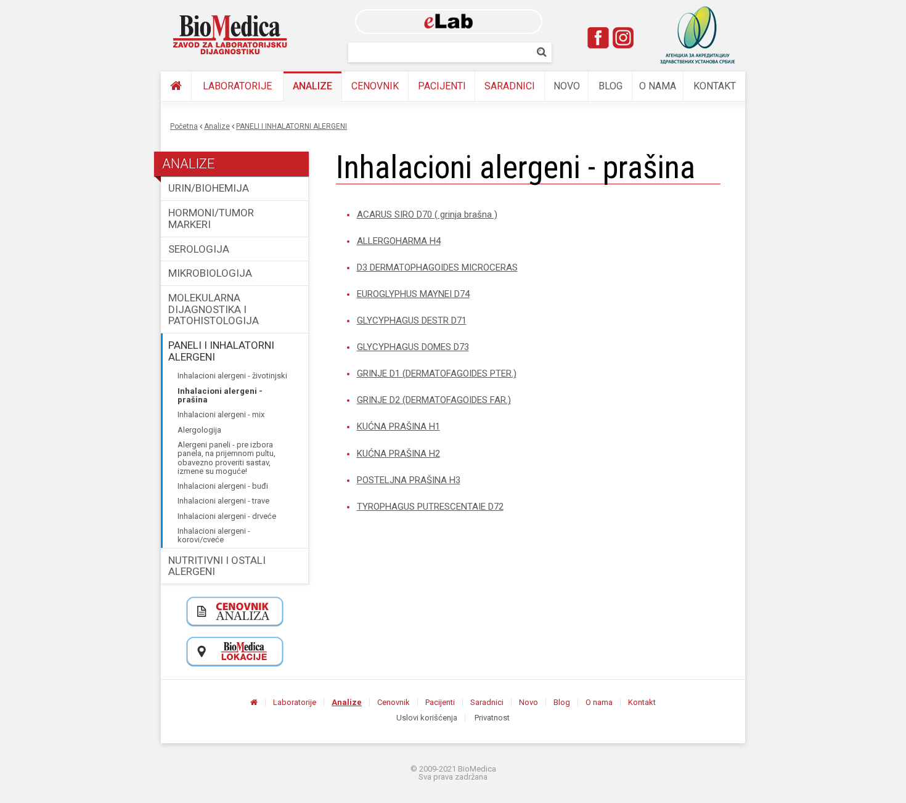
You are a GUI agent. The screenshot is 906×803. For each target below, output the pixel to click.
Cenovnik (375, 86)
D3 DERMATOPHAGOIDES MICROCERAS (437, 267)
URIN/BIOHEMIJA (208, 188)
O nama (657, 86)
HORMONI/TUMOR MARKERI (211, 218)
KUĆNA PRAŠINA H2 (398, 453)
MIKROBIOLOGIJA (210, 273)
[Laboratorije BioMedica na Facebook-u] (598, 37)
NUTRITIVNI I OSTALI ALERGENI (217, 566)
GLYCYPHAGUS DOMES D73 (413, 347)
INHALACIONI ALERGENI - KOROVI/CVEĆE (214, 535)
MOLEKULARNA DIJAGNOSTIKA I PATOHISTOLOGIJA (213, 309)
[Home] (230, 35)
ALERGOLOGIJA (199, 429)
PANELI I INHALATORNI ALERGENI (291, 126)
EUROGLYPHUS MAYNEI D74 (413, 294)
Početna (184, 126)
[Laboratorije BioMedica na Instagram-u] (623, 37)
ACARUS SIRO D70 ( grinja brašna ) (427, 214)
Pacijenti (442, 86)
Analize (312, 86)
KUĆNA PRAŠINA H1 (398, 426)
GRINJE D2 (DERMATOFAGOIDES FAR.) (434, 400)
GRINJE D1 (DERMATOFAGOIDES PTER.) (436, 373)
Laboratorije (237, 86)
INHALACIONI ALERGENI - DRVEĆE (227, 516)
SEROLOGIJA (198, 249)
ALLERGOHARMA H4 (399, 241)
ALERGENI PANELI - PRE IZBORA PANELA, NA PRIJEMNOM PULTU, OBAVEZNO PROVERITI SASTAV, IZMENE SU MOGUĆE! (226, 458)
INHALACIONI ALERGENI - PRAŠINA (220, 395)
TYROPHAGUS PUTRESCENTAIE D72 (430, 506)
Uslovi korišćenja (426, 718)
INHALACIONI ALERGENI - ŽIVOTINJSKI (232, 375)
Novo (566, 86)
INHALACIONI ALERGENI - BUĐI (223, 486)
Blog (610, 86)
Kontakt (714, 86)
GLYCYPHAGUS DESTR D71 (412, 320)
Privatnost (492, 718)
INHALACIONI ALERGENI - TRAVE (223, 500)
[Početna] (176, 86)
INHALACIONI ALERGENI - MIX (221, 414)
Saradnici (509, 86)
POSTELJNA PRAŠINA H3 (408, 480)
